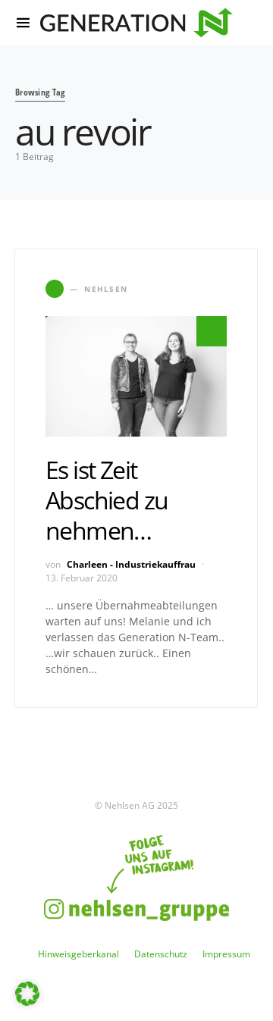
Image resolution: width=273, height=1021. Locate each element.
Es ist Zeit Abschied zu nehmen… (107, 500)
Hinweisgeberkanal (78, 953)
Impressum (226, 953)
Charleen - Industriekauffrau (131, 564)
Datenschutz (160, 953)
